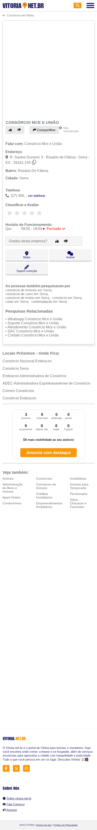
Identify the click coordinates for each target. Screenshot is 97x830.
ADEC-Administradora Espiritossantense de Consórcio (46, 383)
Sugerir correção (26, 271)
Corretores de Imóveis (46, 486)
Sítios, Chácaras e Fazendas (78, 503)
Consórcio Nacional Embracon (27, 361)
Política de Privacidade (66, 825)
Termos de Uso (44, 825)
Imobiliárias (78, 478)
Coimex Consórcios (18, 391)
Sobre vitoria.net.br (19, 798)
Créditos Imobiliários (44, 495)
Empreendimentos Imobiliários (49, 505)
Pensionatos (79, 494)
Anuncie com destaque (48, 452)
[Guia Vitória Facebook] (7, 768)
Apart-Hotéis (11, 497)
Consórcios (44, 478)
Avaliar (70, 257)
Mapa (26, 257)
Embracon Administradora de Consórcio (34, 376)
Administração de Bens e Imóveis (12, 488)
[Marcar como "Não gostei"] (20, 129)
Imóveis (8, 478)
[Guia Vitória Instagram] (27, 768)
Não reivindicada (71, 130)
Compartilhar (45, 130)
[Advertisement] (48, 69)
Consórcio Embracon (19, 398)
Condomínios (11, 503)
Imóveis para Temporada (79, 486)
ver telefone (36, 196)
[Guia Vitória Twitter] (17, 768)
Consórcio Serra (15, 368)
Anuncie (11, 810)
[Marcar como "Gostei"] (11, 129)
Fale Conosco (16, 804)
